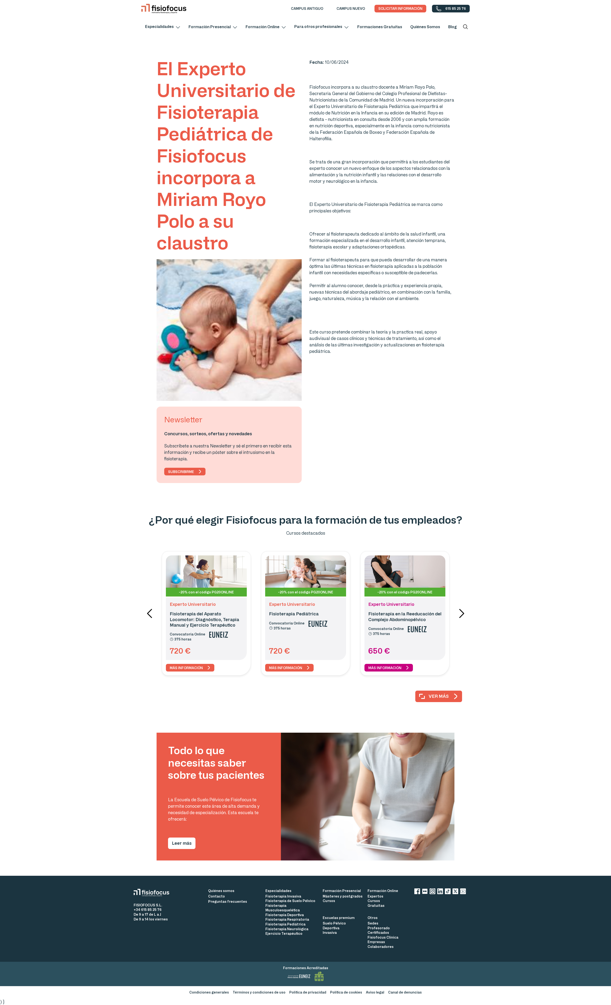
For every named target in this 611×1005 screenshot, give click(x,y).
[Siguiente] (461, 613)
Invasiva (330, 932)
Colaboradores (381, 946)
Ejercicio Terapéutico (283, 933)
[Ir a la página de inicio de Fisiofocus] (153, 892)
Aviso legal (375, 992)
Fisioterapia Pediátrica (285, 924)
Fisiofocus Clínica (383, 937)
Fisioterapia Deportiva (284, 915)
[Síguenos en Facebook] (417, 892)
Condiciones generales (209, 992)
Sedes (373, 923)
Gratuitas (376, 905)
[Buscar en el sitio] (465, 27)
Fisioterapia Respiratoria (287, 919)
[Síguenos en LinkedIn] (440, 892)
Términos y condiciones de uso (259, 992)
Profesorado (379, 928)
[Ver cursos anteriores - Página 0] (149, 613)
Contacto (216, 896)
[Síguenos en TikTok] (448, 892)
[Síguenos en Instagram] (432, 892)
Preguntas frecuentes (227, 901)
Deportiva (331, 928)
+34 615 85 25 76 (148, 909)
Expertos (375, 896)
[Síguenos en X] (455, 892)
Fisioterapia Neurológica (286, 929)
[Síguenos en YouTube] (463, 892)
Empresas (376, 942)
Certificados (378, 932)
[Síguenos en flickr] (425, 892)
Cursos (329, 901)
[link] (307, 8)
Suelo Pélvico (334, 923)
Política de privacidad (307, 992)
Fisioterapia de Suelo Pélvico (290, 901)
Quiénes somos (221, 890)
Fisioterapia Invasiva (283, 896)
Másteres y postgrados (343, 896)
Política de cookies (346, 992)
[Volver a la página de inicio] (163, 8)
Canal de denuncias (405, 992)
